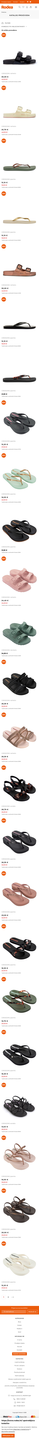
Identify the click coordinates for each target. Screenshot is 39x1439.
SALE (19, 1332)
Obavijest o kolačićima (19, 1382)
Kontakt (15, 2)
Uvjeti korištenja (19, 1362)
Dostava (19, 1369)
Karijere (22, 2)
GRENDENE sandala (8, 806)
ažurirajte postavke (8, 1431)
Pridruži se (32, 1311)
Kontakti (19, 1350)
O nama (19, 1340)
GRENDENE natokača (9, 650)
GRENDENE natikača (9, 73)
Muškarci (19, 1328)
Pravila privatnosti (19, 1372)
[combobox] (14, 26)
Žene (19, 1322)
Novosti (19, 1346)
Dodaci (19, 1325)
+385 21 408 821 (20, 1399)
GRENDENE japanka (9, 179)
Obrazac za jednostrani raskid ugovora (19, 1379)
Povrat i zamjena (19, 1365)
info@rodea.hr (20, 1405)
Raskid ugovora (19, 1354)
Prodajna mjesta (6, 2)
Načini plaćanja (19, 1375)
